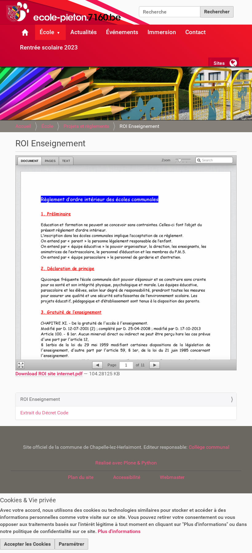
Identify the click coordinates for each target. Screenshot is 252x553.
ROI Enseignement (40, 399)
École (47, 32)
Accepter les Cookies (27, 544)
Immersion (162, 32)
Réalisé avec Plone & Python (126, 463)
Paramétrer (71, 544)
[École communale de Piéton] (77, 12)
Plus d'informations (119, 531)
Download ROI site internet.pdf (49, 374)
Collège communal (209, 447)
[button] (61, 32)
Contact (195, 32)
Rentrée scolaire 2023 (49, 47)
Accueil (23, 126)
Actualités (83, 32)
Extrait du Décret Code (44, 413)
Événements (122, 32)
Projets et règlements (86, 126)
